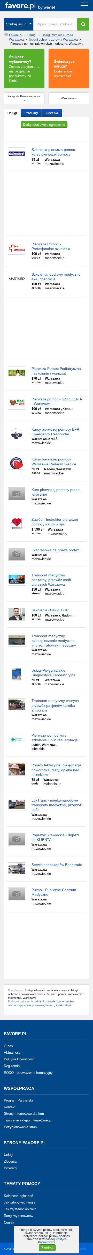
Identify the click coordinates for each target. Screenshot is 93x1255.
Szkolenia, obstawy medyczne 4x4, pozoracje (56, 276)
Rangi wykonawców (18, 1216)
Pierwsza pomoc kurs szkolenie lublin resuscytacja (55, 737)
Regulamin (12, 1066)
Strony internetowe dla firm (24, 1113)
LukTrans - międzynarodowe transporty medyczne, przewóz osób (57, 805)
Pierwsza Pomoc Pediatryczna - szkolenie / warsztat (56, 370)
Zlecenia (52, 113)
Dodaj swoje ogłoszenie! (64, 68)
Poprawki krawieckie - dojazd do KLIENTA (55, 837)
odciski (39, 1001)
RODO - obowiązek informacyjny (28, 1073)
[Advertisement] (46, 204)
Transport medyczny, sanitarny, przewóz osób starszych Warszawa (51, 579)
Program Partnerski (18, 1100)
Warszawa (67, 98)
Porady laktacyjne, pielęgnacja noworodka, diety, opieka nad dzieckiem (56, 769)
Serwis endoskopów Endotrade (57, 865)
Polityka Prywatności (19, 1059)
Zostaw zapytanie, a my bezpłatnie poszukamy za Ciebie (24, 68)
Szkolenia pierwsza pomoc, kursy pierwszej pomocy (54, 152)
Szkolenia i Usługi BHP (50, 610)
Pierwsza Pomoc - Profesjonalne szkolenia (51, 246)
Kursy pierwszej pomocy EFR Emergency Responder (55, 431)
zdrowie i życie (54, 1001)
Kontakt (10, 1107)
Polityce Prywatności (52, 1240)
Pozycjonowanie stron (20, 1127)
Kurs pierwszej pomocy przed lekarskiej (56, 492)
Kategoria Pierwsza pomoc (24, 96)
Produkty (31, 113)
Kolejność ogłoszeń (18, 1196)
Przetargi (10, 1168)
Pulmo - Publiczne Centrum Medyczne (54, 892)
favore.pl (36, 5)
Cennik (9, 1222)
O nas (8, 1046)
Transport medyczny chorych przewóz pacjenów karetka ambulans (55, 705)
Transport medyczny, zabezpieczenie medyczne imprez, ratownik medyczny (54, 640)
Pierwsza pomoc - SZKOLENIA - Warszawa (57, 401)
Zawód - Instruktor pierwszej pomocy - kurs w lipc (55, 521)
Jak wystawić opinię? (20, 1209)
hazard (49, 1005)
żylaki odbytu (64, 1005)
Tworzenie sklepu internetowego (27, 1120)
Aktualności (12, 1052)
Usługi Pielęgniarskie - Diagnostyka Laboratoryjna (53, 672)
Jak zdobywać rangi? (19, 1202)
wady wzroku (35, 1005)
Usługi (12, 113)
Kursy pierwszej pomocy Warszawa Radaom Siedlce (54, 461)
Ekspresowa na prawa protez (55, 550)
